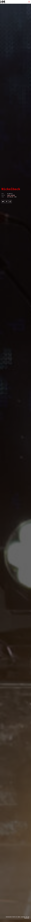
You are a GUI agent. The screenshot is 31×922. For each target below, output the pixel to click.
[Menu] (29, 2)
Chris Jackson (11, 195)
